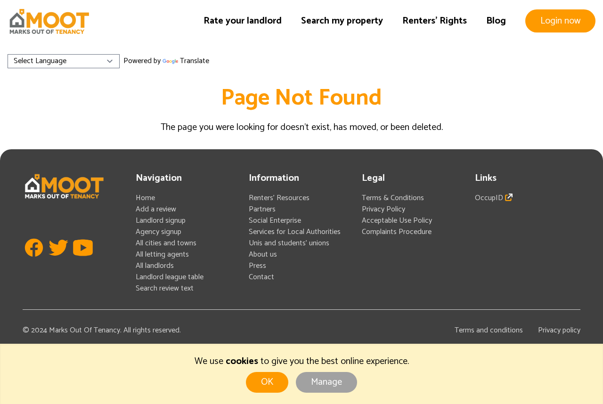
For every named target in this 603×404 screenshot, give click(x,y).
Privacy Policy (383, 209)
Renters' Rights (434, 21)
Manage (326, 382)
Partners (262, 209)
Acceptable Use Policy (397, 220)
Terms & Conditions (393, 198)
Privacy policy (559, 330)
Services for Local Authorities (295, 232)
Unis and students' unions (289, 243)
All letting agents (162, 254)
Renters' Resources (279, 198)
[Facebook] (34, 261)
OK (267, 382)
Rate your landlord (243, 21)
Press (257, 265)
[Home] (49, 21)
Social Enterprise (275, 220)
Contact (261, 277)
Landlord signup (161, 220)
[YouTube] (83, 261)
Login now (560, 21)
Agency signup (158, 232)
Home (145, 198)
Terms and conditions (489, 330)
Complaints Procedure (397, 232)
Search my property (342, 21)
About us (263, 254)
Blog (496, 21)
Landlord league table (170, 277)
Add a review (156, 209)
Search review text (165, 288)
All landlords (155, 265)
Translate (194, 61)
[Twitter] (58, 261)
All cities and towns (166, 243)
